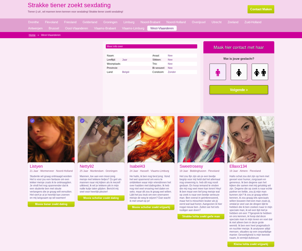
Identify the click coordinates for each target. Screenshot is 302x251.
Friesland (70, 22)
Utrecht (216, 22)
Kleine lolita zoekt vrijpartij (251, 244)
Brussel (54, 28)
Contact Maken (261, 9)
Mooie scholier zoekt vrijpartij (151, 207)
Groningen (110, 22)
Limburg (128, 22)
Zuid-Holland (252, 22)
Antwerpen (35, 28)
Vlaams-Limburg (133, 28)
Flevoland (51, 22)
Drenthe (33, 22)
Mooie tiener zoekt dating (51, 204)
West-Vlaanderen (162, 28)
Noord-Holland (176, 22)
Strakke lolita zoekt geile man (201, 216)
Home (32, 35)
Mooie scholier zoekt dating (101, 197)
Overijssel (198, 22)
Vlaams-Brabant (105, 28)
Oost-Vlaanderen (76, 28)
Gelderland (90, 22)
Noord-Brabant (150, 22)
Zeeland (233, 22)
